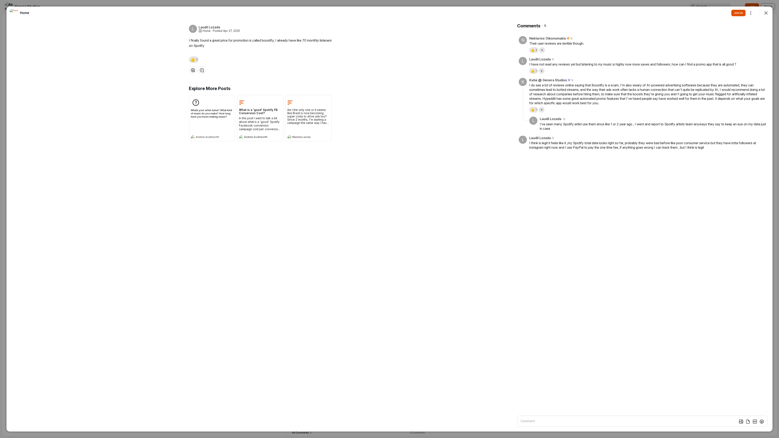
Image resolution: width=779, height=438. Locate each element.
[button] (194, 59)
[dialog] (389, 219)
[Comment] (202, 70)
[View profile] (193, 137)
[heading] (208, 137)
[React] (193, 70)
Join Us (738, 12)
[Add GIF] (755, 421)
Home (207, 30)
